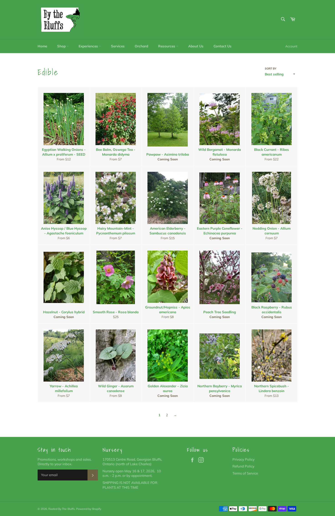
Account (291, 46)
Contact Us (223, 46)
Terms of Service (245, 473)
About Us (196, 46)
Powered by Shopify (88, 509)
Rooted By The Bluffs (61, 509)
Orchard (141, 46)
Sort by (270, 68)
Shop (62, 46)
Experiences (89, 46)
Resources (167, 46)
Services (118, 46)
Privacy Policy (243, 459)
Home (42, 46)
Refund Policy (243, 466)
